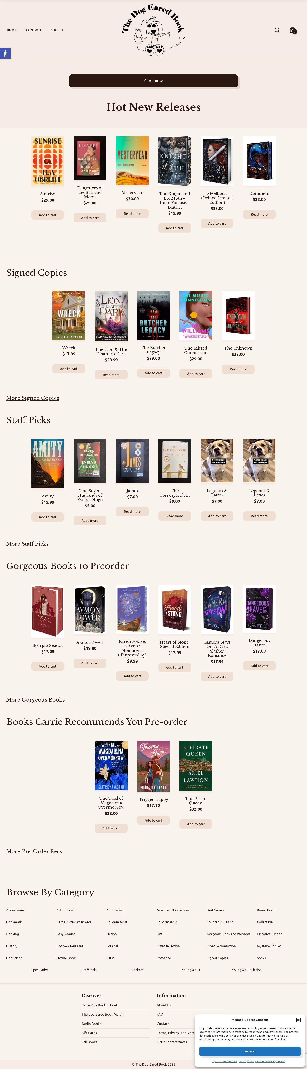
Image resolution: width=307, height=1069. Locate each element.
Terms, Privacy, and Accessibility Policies (262, 1061)
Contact (34, 30)
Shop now (153, 80)
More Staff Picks (27, 544)
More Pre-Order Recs (34, 851)
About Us (164, 1005)
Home (12, 30)
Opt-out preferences (224, 1061)
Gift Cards (89, 1033)
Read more (132, 214)
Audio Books (91, 1024)
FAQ (160, 1014)
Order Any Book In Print (99, 1005)
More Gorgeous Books (35, 700)
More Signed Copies (32, 398)
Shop (55, 30)
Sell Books (89, 1042)
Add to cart (47, 215)
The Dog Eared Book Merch (102, 1014)
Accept (250, 1051)
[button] (5, 53)
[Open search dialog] (277, 30)
